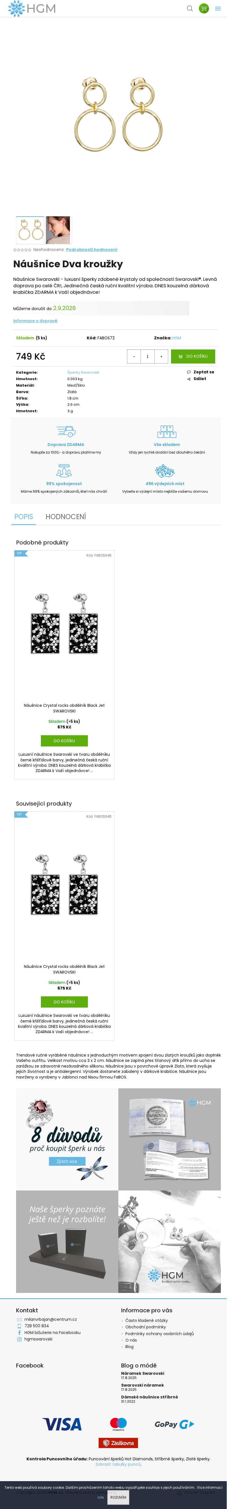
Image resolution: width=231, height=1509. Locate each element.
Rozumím (118, 1497)
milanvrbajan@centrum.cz (51, 1319)
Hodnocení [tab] (66, 516)
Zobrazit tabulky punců (118, 1464)
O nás (131, 1340)
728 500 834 (37, 1326)
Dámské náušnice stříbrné (149, 1397)
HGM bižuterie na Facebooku (53, 1332)
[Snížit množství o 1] (134, 356)
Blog (129, 1346)
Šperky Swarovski (83, 372)
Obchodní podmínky (145, 1327)
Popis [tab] (23, 516)
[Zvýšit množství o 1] (161, 356)
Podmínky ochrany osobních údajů (159, 1334)
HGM (176, 338)
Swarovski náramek (142, 1385)
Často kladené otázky (146, 1320)
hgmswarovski (38, 1339)
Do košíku (197, 356)
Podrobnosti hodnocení (91, 249)
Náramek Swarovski (142, 1373)
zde (100, 1497)
